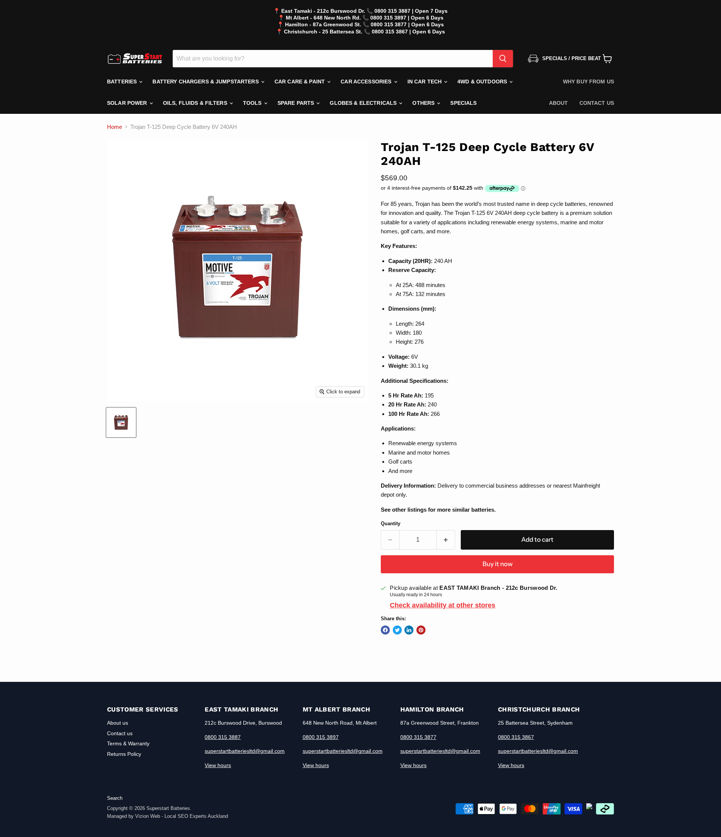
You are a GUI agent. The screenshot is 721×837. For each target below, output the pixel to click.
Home (114, 127)
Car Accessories (367, 82)
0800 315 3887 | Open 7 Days (411, 11)
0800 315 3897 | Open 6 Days (406, 18)
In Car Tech (425, 82)
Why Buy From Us (588, 82)
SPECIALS (463, 103)
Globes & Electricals (364, 103)
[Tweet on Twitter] (397, 630)
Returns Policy (124, 754)
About (558, 103)
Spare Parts (297, 103)
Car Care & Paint (300, 82)
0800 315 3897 (321, 737)
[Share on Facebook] (385, 630)
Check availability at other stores (442, 605)
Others (424, 103)
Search (114, 798)
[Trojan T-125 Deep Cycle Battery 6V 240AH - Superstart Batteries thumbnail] (121, 422)
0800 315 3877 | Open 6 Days (407, 24)
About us (117, 723)
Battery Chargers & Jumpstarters (206, 82)
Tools (253, 103)
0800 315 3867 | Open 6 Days (408, 32)
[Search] (503, 58)
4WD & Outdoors (482, 82)
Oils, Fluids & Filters (196, 103)
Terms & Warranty (128, 743)
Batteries (122, 82)
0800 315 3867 (516, 737)
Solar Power (128, 103)
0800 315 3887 (223, 737)
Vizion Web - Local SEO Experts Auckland (181, 816)
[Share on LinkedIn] (408, 630)
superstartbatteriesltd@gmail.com (245, 751)
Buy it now (498, 564)
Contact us (596, 103)
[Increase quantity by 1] (446, 539)
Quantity (390, 523)
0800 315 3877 (418, 737)
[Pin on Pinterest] (420, 630)
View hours (218, 765)
